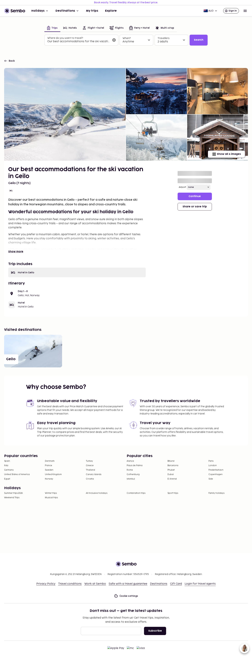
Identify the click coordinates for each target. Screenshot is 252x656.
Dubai (170, 474)
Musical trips (51, 497)
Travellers (163, 38)
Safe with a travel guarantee (128, 583)
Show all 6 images (229, 154)
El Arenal (172, 479)
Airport (182, 187)
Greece (90, 465)
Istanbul (131, 479)
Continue (195, 196)
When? (127, 38)
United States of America (17, 474)
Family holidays (216, 493)
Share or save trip (195, 207)
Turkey (89, 461)
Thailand (90, 470)
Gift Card (176, 583)
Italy (6, 465)
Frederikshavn (215, 470)
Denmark (50, 461)
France (48, 465)
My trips (92, 10)
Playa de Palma (134, 465)
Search (198, 40)
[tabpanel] (126, 40)
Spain (7, 461)
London (212, 465)
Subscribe (155, 631)
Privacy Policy (45, 583)
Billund (170, 461)
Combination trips (136, 493)
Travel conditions (70, 583)
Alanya (130, 461)
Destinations (65, 10)
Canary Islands (93, 474)
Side (210, 479)
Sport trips (172, 493)
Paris (210, 461)
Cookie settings (128, 596)
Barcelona (172, 465)
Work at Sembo (95, 583)
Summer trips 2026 (13, 493)
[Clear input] (114, 40)
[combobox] (78, 41)
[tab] (52, 28)
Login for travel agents (200, 583)
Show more (15, 251)
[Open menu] (245, 11)
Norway (49, 479)
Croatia (90, 479)
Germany (9, 470)
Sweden (49, 470)
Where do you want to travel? (65, 38)
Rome (130, 470)
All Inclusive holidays (96, 493)
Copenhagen (215, 474)
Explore (111, 10)
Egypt (7, 479)
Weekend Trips (11, 497)
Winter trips (51, 493)
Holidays (38, 10)
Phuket (171, 470)
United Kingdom (53, 474)
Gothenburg (133, 474)
